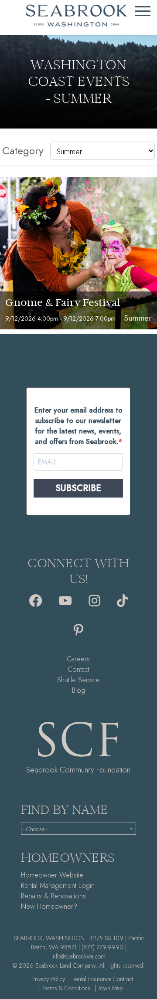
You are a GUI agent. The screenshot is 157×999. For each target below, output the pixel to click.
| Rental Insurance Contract (101, 979)
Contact (78, 669)
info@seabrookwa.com (78, 956)
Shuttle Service (78, 680)
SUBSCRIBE (78, 488)
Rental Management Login (58, 885)
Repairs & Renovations (53, 896)
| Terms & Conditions (64, 988)
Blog (78, 690)
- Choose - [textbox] (35, 829)
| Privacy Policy (46, 979)
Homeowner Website (52, 875)
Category (23, 150)
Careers (78, 659)
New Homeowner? (49, 906)
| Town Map (109, 988)
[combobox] (78, 829)
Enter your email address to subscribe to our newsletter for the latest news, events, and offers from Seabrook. (78, 426)
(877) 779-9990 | (104, 947)
